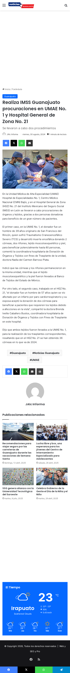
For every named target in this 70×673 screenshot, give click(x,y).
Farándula (17, 89)
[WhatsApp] (21, 143)
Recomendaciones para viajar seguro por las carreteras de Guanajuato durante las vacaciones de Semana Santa (16, 451)
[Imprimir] (40, 371)
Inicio (7, 89)
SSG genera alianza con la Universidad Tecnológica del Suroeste (18, 491)
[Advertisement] (35, 48)
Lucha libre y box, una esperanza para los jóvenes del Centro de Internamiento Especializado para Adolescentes (49, 451)
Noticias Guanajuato (46, 353)
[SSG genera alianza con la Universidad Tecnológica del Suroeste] (18, 476)
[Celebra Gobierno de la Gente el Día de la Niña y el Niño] (52, 476)
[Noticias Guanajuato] (21, 5)
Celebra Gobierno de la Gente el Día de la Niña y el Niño (52, 491)
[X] (14, 143)
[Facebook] (6, 143)
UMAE (35, 360)
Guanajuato (10, 96)
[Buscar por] (66, 6)
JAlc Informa (12, 134)
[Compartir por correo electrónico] (29, 143)
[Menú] (4, 6)
